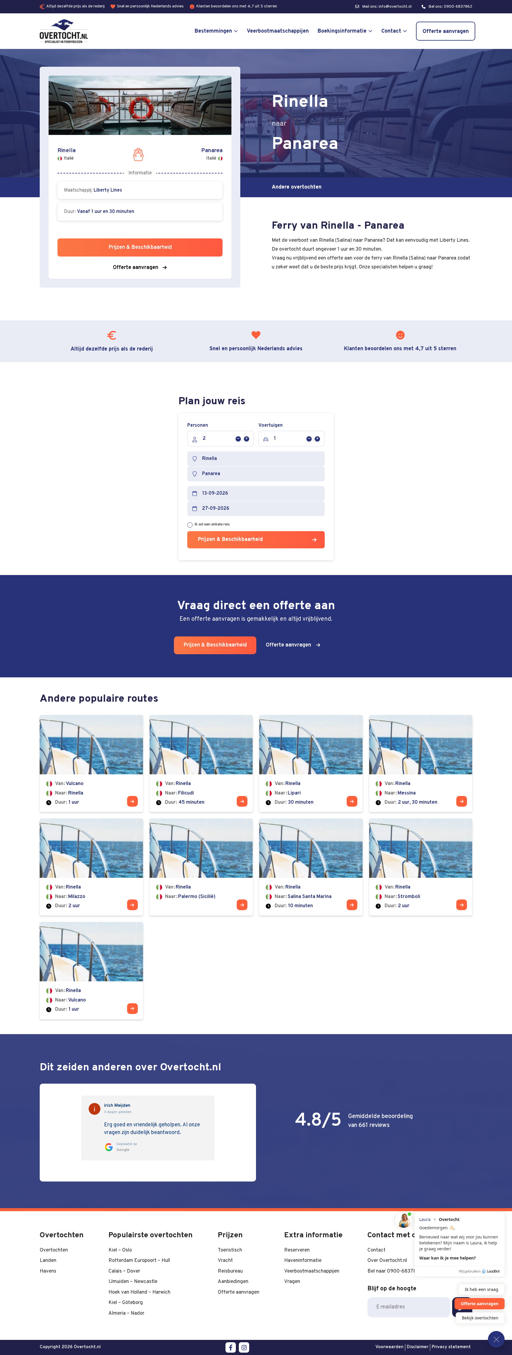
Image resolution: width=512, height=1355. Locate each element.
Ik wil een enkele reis (212, 524)
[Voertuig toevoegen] (317, 439)
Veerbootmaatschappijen (278, 31)
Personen (197, 425)
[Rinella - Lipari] (311, 763)
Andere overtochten (296, 187)
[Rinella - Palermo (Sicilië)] (201, 867)
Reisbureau (230, 1271)
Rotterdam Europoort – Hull (139, 1260)
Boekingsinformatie (342, 31)
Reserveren (297, 1250)
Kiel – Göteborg (125, 1302)
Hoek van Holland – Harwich (139, 1292)
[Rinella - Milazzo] (91, 867)
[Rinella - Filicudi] (201, 763)
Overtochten (54, 1250)
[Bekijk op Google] (94, 1109)
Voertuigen (270, 425)
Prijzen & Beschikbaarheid (230, 539)
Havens (48, 1271)
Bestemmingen (213, 31)
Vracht (225, 1260)
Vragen (292, 1281)
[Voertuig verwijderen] (309, 439)
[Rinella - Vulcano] (91, 970)
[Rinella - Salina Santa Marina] (311, 867)
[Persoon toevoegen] (246, 439)
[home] (64, 31)
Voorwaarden (389, 1347)
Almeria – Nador (126, 1313)
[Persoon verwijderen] (238, 439)
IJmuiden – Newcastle (132, 1281)
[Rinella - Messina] (421, 763)
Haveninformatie (302, 1260)
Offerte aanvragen (446, 31)
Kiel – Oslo (120, 1250)
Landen (48, 1260)
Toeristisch (230, 1250)
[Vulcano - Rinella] (91, 763)
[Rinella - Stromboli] (421, 867)
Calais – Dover (124, 1271)
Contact (391, 31)
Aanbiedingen (233, 1281)
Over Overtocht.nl (387, 1260)
